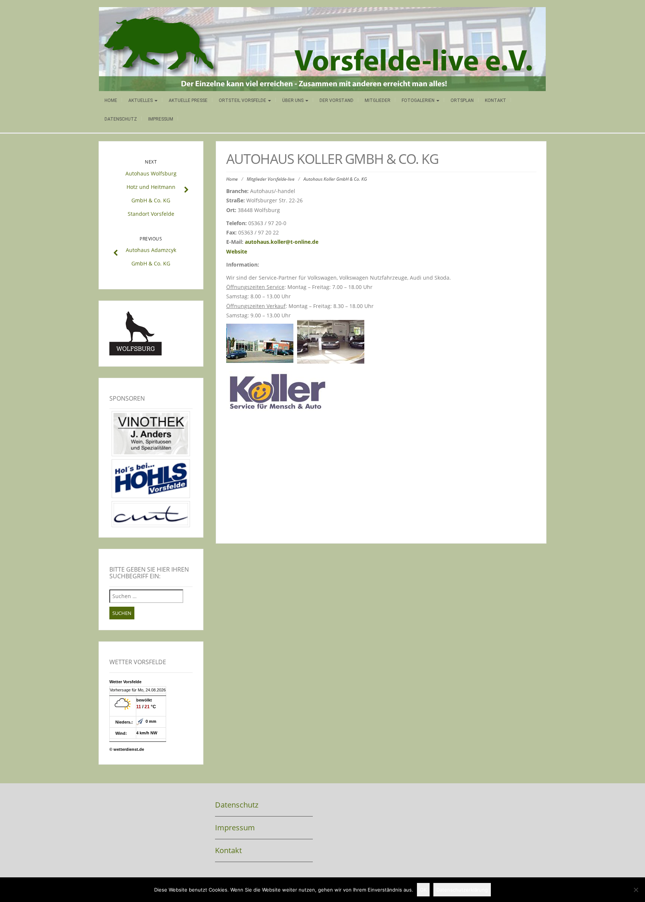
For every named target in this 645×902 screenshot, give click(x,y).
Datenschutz (121, 119)
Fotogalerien (419, 100)
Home (111, 100)
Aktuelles (141, 100)
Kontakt (495, 100)
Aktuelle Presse (188, 100)
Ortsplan (462, 100)
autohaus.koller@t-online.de (281, 241)
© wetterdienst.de (126, 749)
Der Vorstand (336, 100)
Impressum (160, 119)
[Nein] (635, 889)
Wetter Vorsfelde (125, 681)
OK (423, 890)
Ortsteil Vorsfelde (243, 100)
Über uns (293, 100)
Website (236, 251)
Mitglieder (377, 100)
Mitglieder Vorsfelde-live (271, 179)
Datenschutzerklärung (462, 890)
